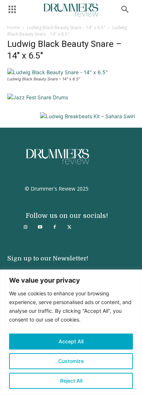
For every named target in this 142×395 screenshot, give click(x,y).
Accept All (71, 341)
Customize (71, 361)
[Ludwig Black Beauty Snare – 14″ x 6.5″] (57, 72)
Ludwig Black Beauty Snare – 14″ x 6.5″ (66, 27)
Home (13, 27)
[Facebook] (54, 227)
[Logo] (71, 10)
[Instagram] (25, 227)
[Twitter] (69, 227)
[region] (71, 332)
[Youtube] (40, 227)
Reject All (71, 381)
